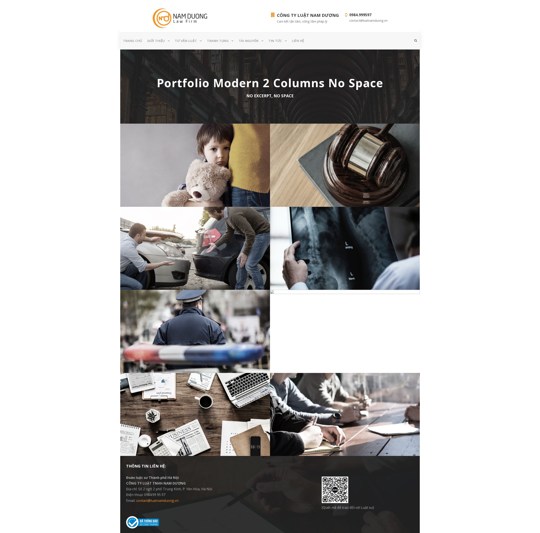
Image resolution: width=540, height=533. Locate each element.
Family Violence (195, 168)
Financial (345, 175)
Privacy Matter (195, 417)
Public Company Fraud (195, 334)
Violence (195, 175)
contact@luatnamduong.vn (157, 500)
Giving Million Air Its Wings (345, 168)
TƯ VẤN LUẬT (186, 41)
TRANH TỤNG (218, 41)
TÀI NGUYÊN (249, 41)
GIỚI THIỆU (156, 41)
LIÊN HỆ (298, 41)
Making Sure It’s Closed (344, 251)
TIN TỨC (275, 41)
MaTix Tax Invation (345, 417)
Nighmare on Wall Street (345, 334)
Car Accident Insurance (195, 251)
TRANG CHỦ (132, 41)
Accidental (195, 258)
